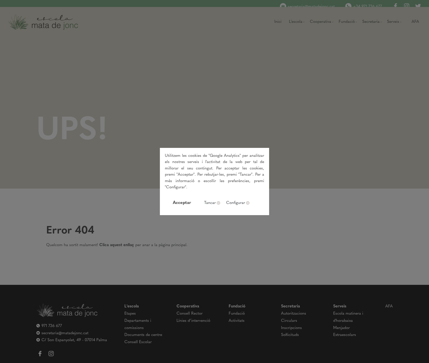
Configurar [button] (235, 203)
